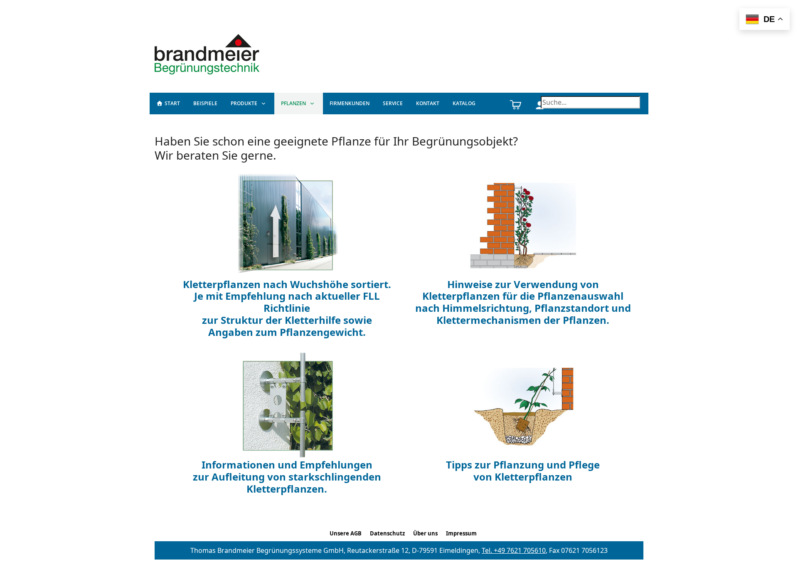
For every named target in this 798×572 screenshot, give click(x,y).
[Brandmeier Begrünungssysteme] (208, 53)
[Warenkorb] (515, 104)
